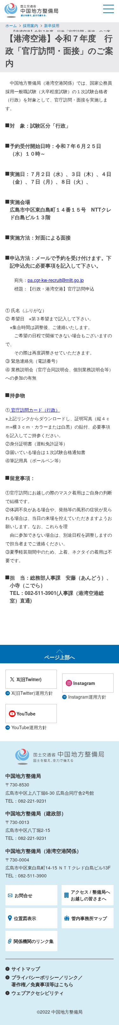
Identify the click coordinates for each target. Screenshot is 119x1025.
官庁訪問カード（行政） (35, 410)
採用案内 (30, 25)
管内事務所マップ (89, 918)
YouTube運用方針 (29, 727)
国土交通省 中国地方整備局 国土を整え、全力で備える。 (31, 10)
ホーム (11, 25)
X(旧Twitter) (29, 679)
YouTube (26, 713)
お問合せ (23, 895)
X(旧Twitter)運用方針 (32, 693)
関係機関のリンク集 (34, 941)
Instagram (84, 683)
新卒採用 (51, 25)
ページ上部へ (59, 657)
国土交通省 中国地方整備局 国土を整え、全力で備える (59, 757)
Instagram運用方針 (87, 697)
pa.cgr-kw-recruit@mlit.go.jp (56, 280)
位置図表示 (25, 918)
